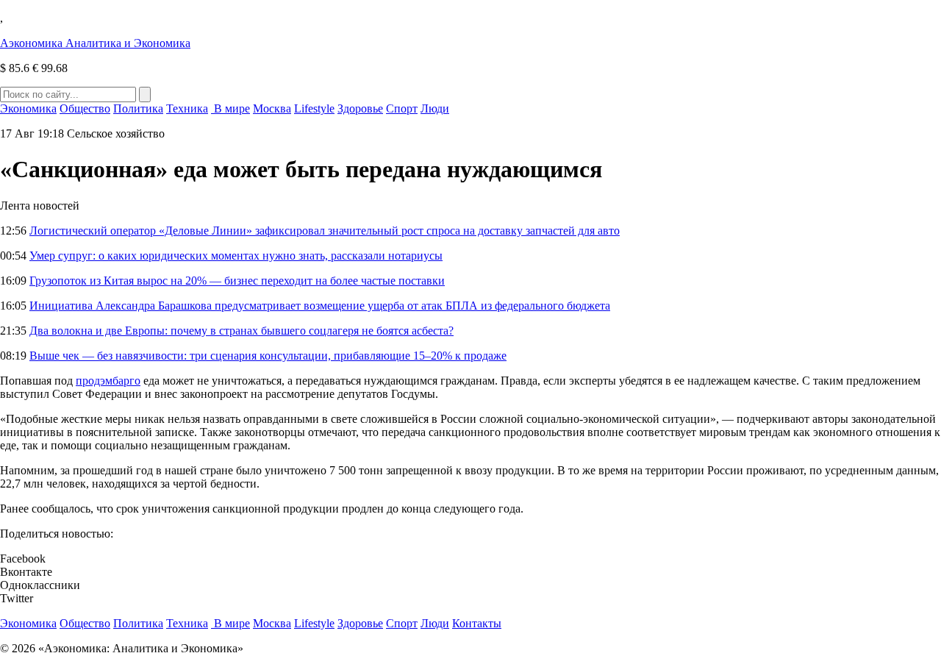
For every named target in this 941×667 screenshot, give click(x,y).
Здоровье (360, 108)
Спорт (402, 108)
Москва (272, 108)
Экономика (28, 108)
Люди (435, 108)
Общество (85, 108)
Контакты (476, 623)
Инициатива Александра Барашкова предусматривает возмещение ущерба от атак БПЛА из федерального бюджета (319, 305)
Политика (138, 108)
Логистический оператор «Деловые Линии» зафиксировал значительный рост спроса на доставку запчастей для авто (324, 230)
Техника (187, 108)
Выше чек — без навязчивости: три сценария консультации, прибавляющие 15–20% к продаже (268, 355)
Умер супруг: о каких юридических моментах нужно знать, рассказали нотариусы (236, 255)
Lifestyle (314, 108)
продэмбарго (108, 380)
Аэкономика (95, 43)
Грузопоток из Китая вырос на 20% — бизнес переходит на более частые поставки (237, 280)
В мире (230, 108)
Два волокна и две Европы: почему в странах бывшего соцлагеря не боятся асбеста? (241, 330)
